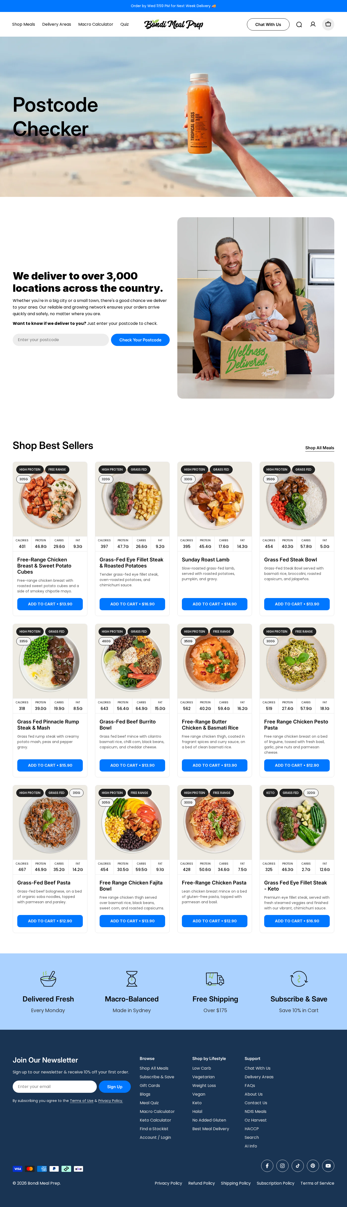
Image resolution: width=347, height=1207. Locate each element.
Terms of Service (317, 1183)
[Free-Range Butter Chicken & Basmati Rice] (215, 661)
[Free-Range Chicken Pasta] (215, 822)
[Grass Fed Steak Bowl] (297, 499)
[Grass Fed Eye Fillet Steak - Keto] (297, 822)
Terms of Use (81, 1100)
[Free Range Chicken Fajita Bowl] (132, 822)
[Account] (313, 24)
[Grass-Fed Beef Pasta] (50, 822)
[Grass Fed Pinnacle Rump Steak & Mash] (50, 661)
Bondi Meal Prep (44, 1183)
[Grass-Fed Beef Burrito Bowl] (132, 661)
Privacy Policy (168, 1183)
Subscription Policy (275, 1183)
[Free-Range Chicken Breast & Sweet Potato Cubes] (50, 499)
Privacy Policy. (110, 1100)
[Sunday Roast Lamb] (215, 499)
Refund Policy (201, 1183)
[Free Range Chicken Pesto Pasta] (297, 661)
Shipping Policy (236, 1183)
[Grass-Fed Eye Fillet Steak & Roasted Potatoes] (132, 499)
